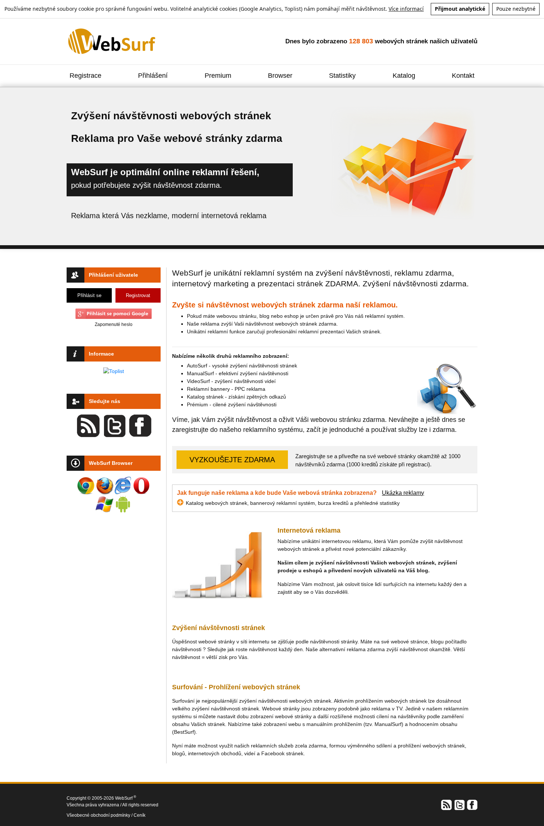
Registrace (85, 75)
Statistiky (342, 75)
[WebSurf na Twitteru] (459, 804)
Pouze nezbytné (515, 8)
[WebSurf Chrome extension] (86, 485)
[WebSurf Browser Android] (123, 504)
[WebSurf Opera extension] (141, 485)
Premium (218, 75)
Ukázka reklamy (403, 493)
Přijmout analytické (460, 8)
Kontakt (463, 75)
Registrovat (138, 295)
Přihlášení (153, 75)
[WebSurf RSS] (446, 804)
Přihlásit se (89, 295)
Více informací (406, 8)
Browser (280, 75)
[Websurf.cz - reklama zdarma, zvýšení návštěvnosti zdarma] (112, 41)
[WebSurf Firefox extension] (104, 485)
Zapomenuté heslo (113, 324)
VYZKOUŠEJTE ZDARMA (232, 460)
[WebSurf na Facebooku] (471, 804)
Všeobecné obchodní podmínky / (100, 815)
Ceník (139, 815)
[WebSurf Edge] (123, 485)
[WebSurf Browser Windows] (104, 504)
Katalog (404, 75)
